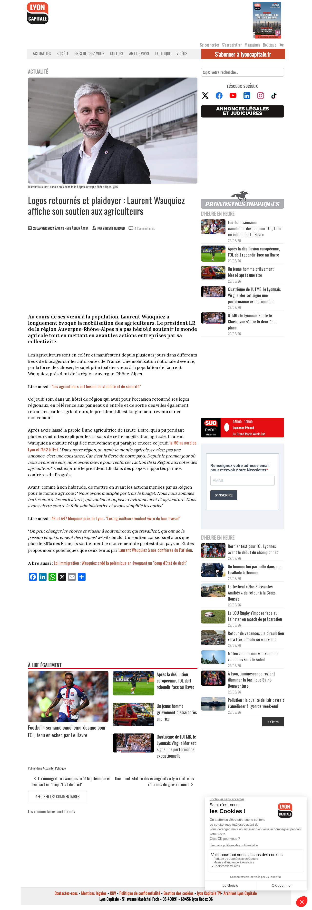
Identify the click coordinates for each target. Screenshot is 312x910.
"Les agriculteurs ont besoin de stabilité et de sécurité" (96, 386)
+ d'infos (273, 721)
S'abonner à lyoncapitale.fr (243, 53)
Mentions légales (94, 893)
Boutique (269, 45)
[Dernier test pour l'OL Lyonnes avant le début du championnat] (213, 551)
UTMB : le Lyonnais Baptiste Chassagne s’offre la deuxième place (252, 321)
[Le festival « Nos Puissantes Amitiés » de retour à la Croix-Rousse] (213, 591)
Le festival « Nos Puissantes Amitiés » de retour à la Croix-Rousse (252, 593)
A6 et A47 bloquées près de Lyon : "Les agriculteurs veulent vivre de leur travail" (115, 518)
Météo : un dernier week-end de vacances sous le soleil (253, 656)
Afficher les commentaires (57, 797)
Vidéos (181, 53)
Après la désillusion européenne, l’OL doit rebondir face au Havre (175, 680)
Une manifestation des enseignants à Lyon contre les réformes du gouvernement (154, 781)
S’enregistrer (232, 45)
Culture (116, 53)
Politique (163, 53)
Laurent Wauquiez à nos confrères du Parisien (155, 550)
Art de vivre (139, 53)
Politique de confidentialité (139, 893)
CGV (113, 893)
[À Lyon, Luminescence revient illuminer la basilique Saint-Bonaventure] (213, 679)
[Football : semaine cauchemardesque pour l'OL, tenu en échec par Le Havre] (68, 720)
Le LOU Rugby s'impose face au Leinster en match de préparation (255, 616)
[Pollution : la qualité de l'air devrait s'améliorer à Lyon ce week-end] (213, 704)
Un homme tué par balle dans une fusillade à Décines (255, 569)
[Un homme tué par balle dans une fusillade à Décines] (213, 570)
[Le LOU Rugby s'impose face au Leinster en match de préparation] (213, 617)
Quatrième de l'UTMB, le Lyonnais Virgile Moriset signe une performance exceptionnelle (176, 746)
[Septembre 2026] (267, 20)
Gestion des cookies (179, 893)
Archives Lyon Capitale (240, 893)
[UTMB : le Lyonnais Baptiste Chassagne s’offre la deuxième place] (213, 318)
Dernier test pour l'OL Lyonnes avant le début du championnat (253, 549)
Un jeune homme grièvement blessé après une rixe (177, 712)
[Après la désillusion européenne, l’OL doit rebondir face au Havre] (133, 694)
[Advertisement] (113, 271)
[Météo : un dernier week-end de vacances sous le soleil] (213, 657)
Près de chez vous (89, 53)
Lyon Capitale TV (209, 893)
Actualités (42, 53)
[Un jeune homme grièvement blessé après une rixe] (133, 724)
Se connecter (209, 45)
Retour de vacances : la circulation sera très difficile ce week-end (256, 636)
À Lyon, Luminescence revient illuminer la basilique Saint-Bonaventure (251, 680)
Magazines (252, 45)
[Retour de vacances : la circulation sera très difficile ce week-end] (213, 638)
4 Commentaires (145, 228)
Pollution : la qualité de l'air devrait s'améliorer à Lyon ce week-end (256, 703)
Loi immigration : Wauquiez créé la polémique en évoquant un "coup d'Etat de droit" (120, 563)
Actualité (48, 768)
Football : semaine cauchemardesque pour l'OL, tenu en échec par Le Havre (67, 731)
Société (62, 53)
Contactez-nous (66, 893)
